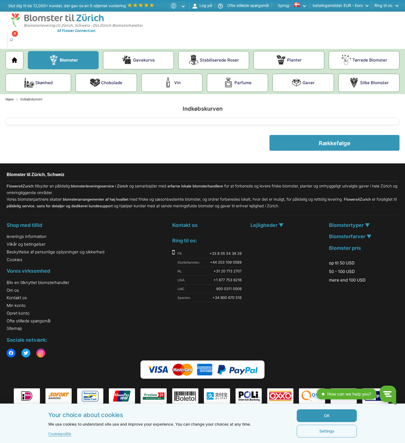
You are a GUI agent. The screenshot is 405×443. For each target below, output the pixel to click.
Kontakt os (17, 297)
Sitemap (14, 328)
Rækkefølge (334, 143)
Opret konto (18, 313)
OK (327, 415)
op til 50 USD (342, 263)
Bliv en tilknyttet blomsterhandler (38, 282)
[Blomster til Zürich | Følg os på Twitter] (25, 353)
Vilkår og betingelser (26, 244)
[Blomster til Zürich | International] (178, 6)
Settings (326, 431)
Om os (13, 290)
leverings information (27, 236)
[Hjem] (14, 60)
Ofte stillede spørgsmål (246, 5)
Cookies (14, 259)
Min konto (16, 305)
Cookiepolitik (59, 433)
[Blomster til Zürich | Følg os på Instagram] (40, 353)
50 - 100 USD (342, 271)
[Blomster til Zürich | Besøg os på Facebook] (11, 353)
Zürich (64, 18)
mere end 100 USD (347, 280)
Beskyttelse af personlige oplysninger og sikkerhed (55, 251)
